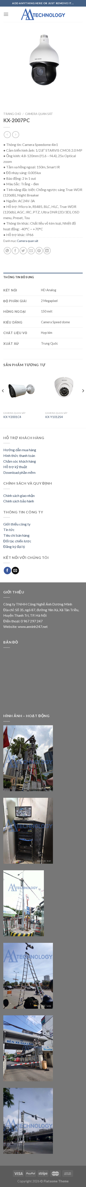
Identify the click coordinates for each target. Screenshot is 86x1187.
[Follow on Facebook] (7, 570)
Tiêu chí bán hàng (16, 535)
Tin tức (9, 529)
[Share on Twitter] (23, 250)
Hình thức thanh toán (19, 455)
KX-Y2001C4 (12, 417)
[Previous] (3, 399)
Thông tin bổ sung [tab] (18, 277)
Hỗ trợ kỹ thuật (15, 467)
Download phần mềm (19, 472)
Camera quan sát (39, 114)
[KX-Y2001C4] (22, 390)
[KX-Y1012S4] (64, 390)
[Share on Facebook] (15, 250)
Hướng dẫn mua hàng (19, 450)
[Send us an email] (15, 570)
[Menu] (6, 14)
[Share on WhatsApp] (7, 250)
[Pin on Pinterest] (39, 250)
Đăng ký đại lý (14, 546)
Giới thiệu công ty (16, 524)
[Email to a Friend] (31, 250)
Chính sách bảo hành (18, 501)
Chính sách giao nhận (19, 495)
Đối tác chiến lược (17, 541)
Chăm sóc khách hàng (19, 461)
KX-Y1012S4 (54, 417)
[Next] (83, 399)
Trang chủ (12, 114)
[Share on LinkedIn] (47, 250)
